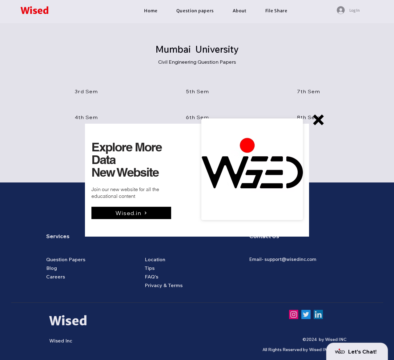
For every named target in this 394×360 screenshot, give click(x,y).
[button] (318, 120)
